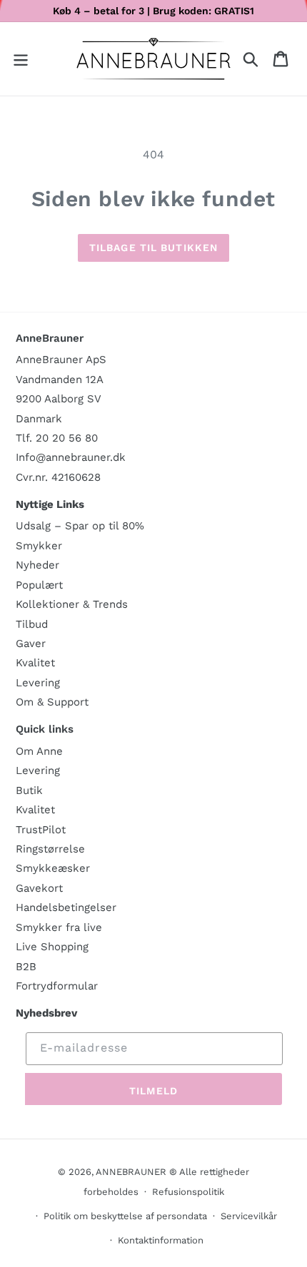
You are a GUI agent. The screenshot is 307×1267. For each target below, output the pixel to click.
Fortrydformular (57, 985)
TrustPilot (41, 829)
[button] (21, 59)
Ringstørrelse (50, 849)
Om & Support (52, 702)
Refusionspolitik (188, 1191)
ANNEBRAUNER (131, 1171)
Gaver (31, 643)
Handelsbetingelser (66, 907)
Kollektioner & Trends (72, 604)
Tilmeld (153, 1090)
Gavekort (39, 888)
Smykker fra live (59, 927)
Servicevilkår (249, 1216)
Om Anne (39, 751)
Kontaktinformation (160, 1240)
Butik (29, 790)
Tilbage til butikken (153, 247)
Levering (38, 682)
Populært (39, 585)
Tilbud (32, 624)
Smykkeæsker (53, 868)
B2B (26, 966)
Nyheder (37, 565)
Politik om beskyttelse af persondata (125, 1216)
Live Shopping (52, 946)
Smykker (39, 545)
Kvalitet (35, 662)
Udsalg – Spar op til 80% (80, 525)
